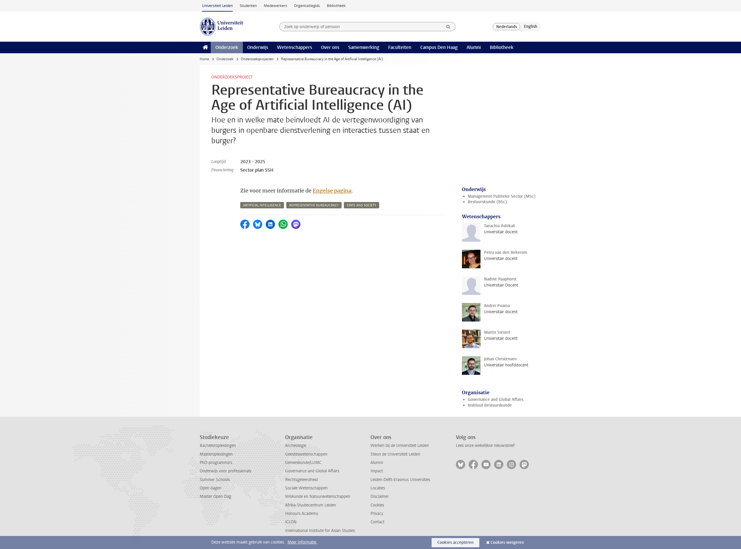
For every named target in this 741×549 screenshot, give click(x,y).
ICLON (290, 522)
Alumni (474, 47)
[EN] (530, 26)
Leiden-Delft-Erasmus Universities (400, 479)
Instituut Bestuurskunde (490, 405)
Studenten (248, 5)
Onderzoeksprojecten (257, 59)
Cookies (377, 505)
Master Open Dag (215, 496)
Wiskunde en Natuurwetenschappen (317, 496)
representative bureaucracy (314, 205)
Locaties (377, 488)
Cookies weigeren (507, 542)
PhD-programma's (216, 462)
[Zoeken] (448, 26)
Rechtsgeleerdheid (301, 479)
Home (204, 59)
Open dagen (210, 488)
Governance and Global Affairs (495, 399)
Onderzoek (226, 47)
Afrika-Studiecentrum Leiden (310, 505)
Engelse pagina (332, 190)
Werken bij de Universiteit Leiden (399, 445)
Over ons (330, 47)
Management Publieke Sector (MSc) (501, 196)
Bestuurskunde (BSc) (487, 202)
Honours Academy (301, 513)
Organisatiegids (307, 5)
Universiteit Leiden (217, 5)
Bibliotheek (336, 5)
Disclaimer (379, 496)
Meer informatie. (302, 542)
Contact (377, 522)
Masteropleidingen (216, 454)
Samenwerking (363, 47)
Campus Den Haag (439, 47)
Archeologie (295, 445)
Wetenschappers (294, 47)
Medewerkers (275, 5)
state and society (361, 205)
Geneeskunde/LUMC (303, 462)
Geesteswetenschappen (306, 454)
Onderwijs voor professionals (225, 471)
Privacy (376, 513)
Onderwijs (257, 47)
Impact (376, 471)
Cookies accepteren (455, 542)
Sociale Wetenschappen (306, 488)
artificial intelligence (262, 205)
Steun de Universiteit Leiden (395, 454)
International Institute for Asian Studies (320, 530)
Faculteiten (399, 47)
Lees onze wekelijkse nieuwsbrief (485, 445)
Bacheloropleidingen (218, 445)
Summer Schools (215, 479)
